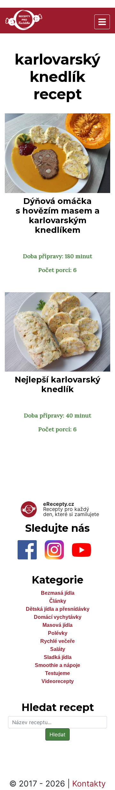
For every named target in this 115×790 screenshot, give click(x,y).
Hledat (57, 734)
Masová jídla (57, 625)
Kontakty (89, 783)
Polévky (57, 633)
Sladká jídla (58, 657)
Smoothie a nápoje (57, 665)
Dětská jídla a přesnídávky (57, 609)
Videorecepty (58, 681)
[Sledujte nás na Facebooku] (31, 552)
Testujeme (57, 673)
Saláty (57, 649)
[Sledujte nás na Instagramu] (58, 552)
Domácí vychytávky (57, 617)
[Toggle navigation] (102, 21)
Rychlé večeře (57, 641)
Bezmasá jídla (57, 593)
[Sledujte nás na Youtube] (84, 552)
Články (57, 601)
